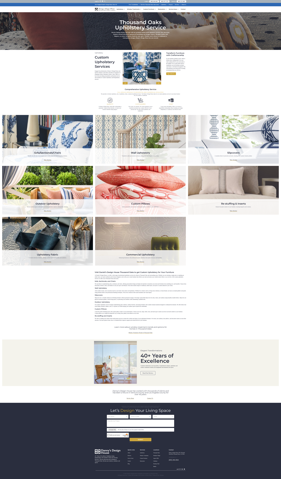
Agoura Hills (156, 458)
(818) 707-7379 (164, 1)
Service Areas (174, 8)
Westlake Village (156, 455)
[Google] (182, 469)
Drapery (171, 4)
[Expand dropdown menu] (124, 9)
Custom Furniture (150, 8)
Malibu (154, 466)
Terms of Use (156, 475)
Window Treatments (134, 8)
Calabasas (155, 461)
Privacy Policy (148, 475)
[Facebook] (184, 469)
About (129, 452)
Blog (129, 463)
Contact (183, 9)
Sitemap (162, 475)
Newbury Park (156, 463)
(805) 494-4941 (154, 1)
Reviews (177, 4)
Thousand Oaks (156, 452)
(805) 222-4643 (181, 1)
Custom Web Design (133, 475)
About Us (183, 4)
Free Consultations (133, 4)
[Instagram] (180, 469)
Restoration (163, 8)
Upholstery (163, 4)
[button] (125, 83)
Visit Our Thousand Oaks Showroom (149, 4)
